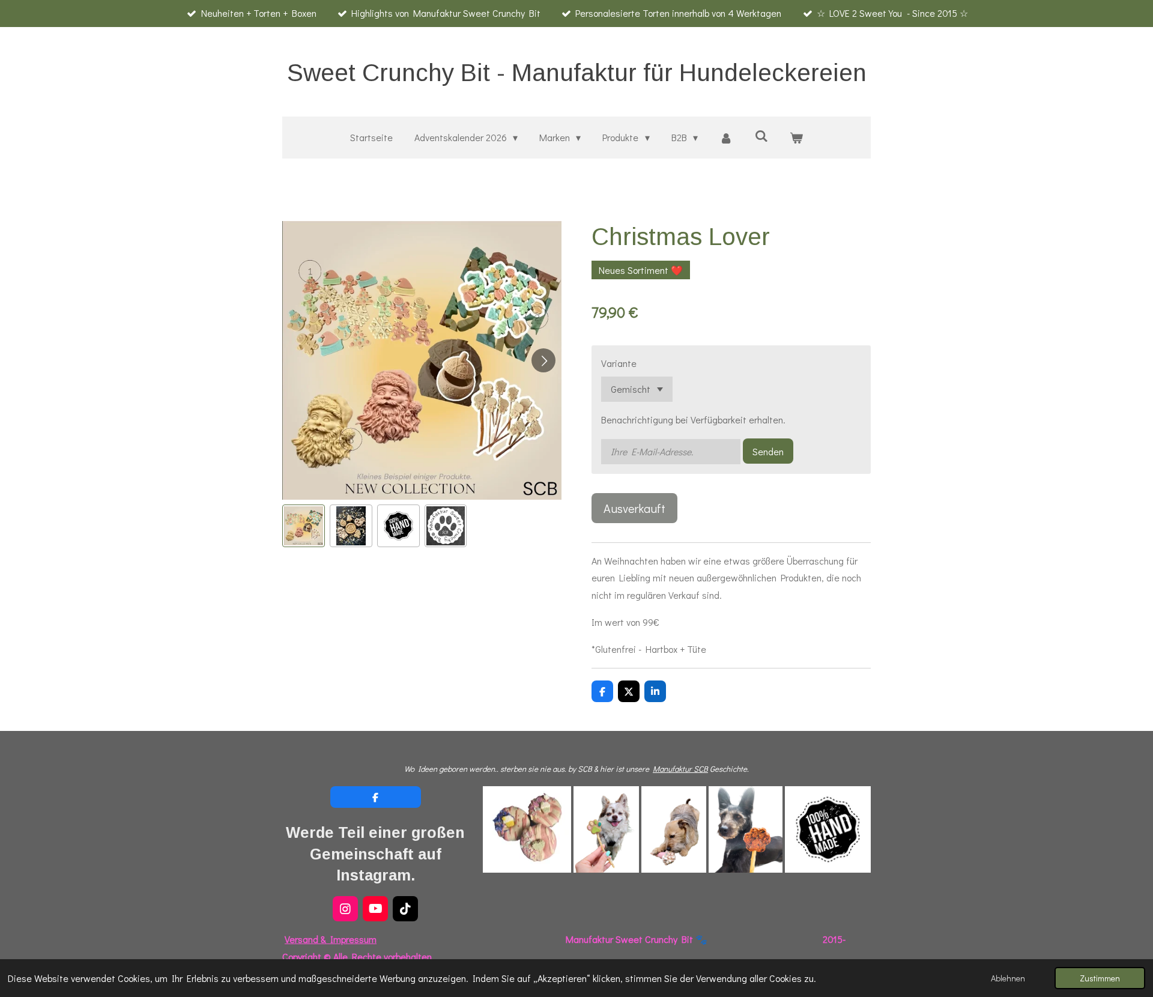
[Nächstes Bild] (543, 360)
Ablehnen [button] (1008, 978)
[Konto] (726, 138)
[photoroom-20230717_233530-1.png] (673, 829)
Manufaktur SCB (680, 768)
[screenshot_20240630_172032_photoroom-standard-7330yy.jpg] (527, 829)
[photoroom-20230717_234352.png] (745, 829)
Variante (619, 363)
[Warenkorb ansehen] (796, 138)
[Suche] (761, 135)
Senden (768, 451)
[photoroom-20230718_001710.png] (606, 829)
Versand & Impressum (331, 939)
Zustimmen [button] (1100, 978)
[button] (303, 526)
